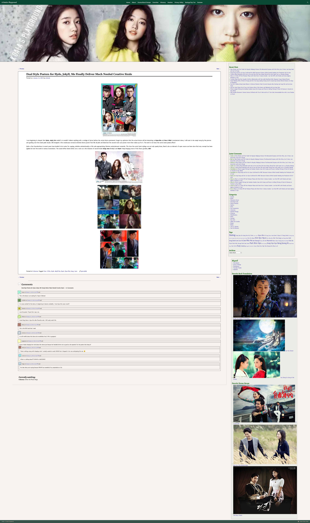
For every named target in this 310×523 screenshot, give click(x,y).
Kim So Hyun (251, 238)
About (134, 2)
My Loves (232, 220)
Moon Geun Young (277, 240)
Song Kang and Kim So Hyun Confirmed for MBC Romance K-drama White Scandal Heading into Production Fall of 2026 (260, 72)
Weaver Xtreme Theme (304, 521)
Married (269, 240)
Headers (170, 2)
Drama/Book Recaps (144, 2)
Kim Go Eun (239, 238)
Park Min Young (236, 243)
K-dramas (35, 271)
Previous (21, 68)
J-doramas (232, 210)
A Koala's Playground (9, 2)
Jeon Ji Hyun (277, 235)
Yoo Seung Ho (268, 246)
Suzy (239, 246)
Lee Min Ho (247, 241)
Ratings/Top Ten (190, 2)
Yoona (255, 246)
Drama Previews (234, 203)
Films (231, 206)
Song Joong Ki (283, 243)
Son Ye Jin (234, 246)
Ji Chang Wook (284, 235)
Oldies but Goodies (235, 221)
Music (231, 216)
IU (265, 235)
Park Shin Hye (255, 243)
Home (128, 2)
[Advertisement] (241, 124)
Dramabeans (236, 263)
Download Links (234, 201)
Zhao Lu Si (275, 246)
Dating (232, 235)
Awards (232, 196)
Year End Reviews (234, 228)
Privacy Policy (179, 2)
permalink (84, 271)
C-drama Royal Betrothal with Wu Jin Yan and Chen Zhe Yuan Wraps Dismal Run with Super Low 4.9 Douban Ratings (259, 74)
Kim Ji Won (245, 238)
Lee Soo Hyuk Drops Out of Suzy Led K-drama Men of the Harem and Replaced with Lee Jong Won (255, 87)
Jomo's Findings (237, 264)
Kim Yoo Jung (277, 238)
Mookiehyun (236, 266)
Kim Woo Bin (270, 238)
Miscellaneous (233, 215)
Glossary (163, 2)
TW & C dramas (234, 226)
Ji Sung (290, 235)
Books (231, 198)
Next (219, 68)
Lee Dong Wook (284, 238)
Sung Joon (74, 271)
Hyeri (62, 271)
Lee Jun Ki (239, 240)
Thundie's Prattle (237, 268)
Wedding (243, 246)
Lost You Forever (289, 350)
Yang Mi (247, 246)
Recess (231, 224)
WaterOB (235, 269)
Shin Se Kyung (264, 243)
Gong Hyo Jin (239, 235)
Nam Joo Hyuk (285, 240)
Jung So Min (234, 238)
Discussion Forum (234, 200)
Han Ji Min (47, 271)
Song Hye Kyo (272, 243)
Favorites (155, 2)
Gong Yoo (245, 235)
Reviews (199, 2)
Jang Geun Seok (270, 235)
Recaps (232, 223)
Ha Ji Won (250, 235)
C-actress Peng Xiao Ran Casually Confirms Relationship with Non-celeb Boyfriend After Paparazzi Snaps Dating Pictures (260, 79)
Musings (232, 218)
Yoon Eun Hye (260, 246)
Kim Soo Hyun (260, 238)
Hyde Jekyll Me (55, 271)
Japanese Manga (234, 211)
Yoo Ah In (251, 246)
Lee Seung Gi (257, 240)
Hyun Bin (67, 271)
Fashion (232, 205)
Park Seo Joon (245, 243)
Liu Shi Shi (263, 240)
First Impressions (234, 208)
